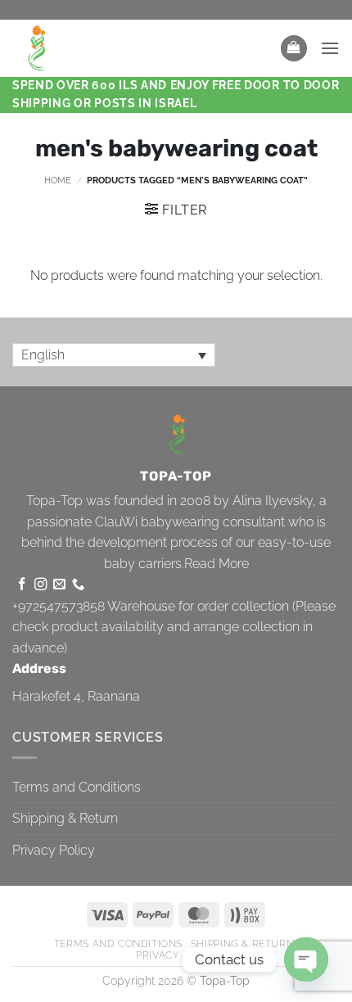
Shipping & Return (65, 818)
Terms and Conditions (76, 787)
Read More (216, 563)
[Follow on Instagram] (40, 585)
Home (57, 180)
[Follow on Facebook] (22, 585)
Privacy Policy (53, 850)
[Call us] (78, 585)
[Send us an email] (59, 585)
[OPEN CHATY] (306, 959)
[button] (294, 48)
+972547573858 (58, 606)
